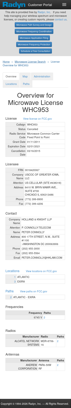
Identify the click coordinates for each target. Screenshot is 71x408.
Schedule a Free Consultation (35, 50)
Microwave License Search (30, 61)
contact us (61, 19)
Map (25, 76)
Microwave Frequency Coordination (34, 31)
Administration (42, 76)
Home (6, 61)
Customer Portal (39, 3)
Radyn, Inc (44, 12)
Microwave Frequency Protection (34, 44)
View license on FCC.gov (37, 118)
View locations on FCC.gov (41, 271)
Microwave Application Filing (34, 37)
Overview (11, 76)
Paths (26, 84)
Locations (11, 84)
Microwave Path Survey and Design (34, 24)
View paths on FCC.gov (33, 291)
